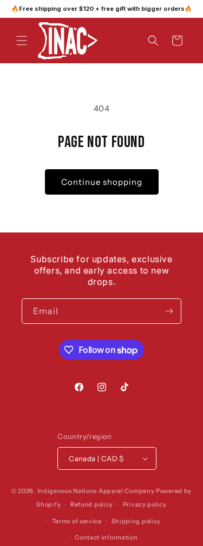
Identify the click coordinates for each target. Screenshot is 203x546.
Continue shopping (101, 182)
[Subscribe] (169, 311)
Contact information (106, 537)
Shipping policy (136, 521)
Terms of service (77, 521)
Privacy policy (145, 504)
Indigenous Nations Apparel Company (96, 491)
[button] (22, 40)
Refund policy (91, 504)
